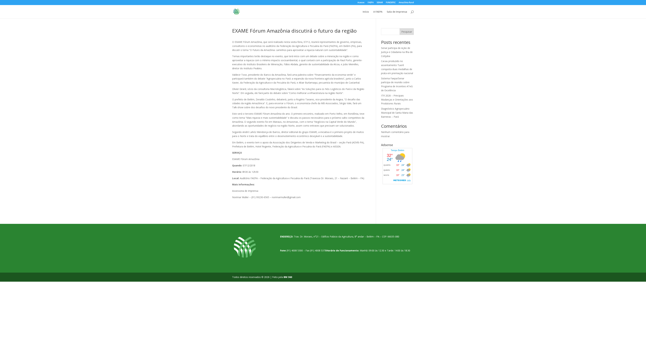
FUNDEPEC (391, 3)
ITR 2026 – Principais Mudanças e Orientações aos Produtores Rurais (397, 99)
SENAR (380, 3)
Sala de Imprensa (397, 12)
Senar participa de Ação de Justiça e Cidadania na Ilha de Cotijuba (397, 52)
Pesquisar (406, 31)
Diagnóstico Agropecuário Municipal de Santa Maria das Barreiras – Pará (397, 112)
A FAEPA (377, 12)
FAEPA (371, 3)
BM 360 (288, 277)
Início (366, 12)
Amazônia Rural (406, 3)
